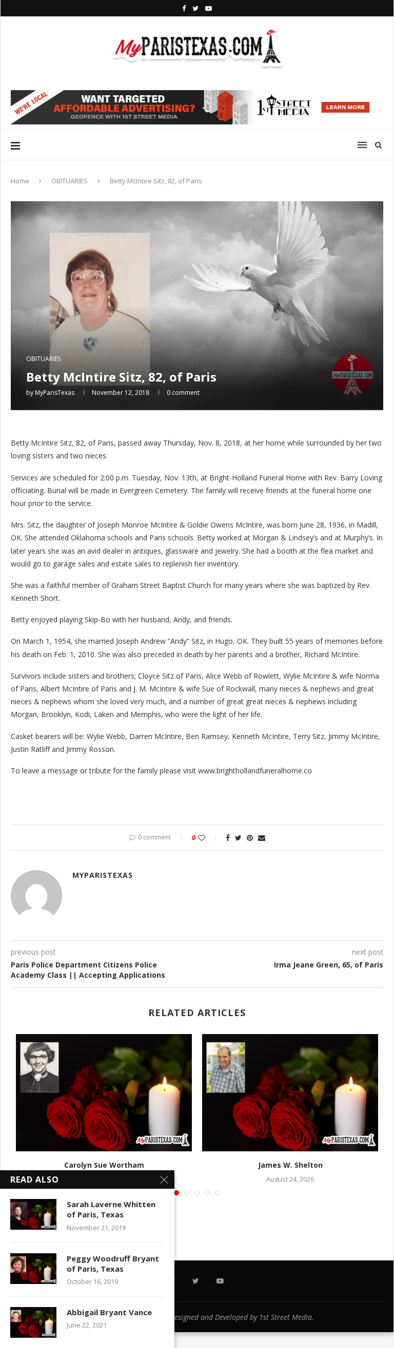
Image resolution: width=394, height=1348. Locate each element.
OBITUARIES (69, 180)
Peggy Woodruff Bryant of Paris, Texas (113, 1263)
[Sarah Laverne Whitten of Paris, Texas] (33, 1214)
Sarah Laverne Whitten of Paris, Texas (111, 1209)
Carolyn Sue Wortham (104, 1165)
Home (20, 180)
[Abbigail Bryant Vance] (33, 1322)
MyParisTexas (54, 392)
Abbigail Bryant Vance (109, 1312)
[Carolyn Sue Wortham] (104, 1092)
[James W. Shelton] (290, 1092)
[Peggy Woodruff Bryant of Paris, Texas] (33, 1268)
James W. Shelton (290, 1165)
